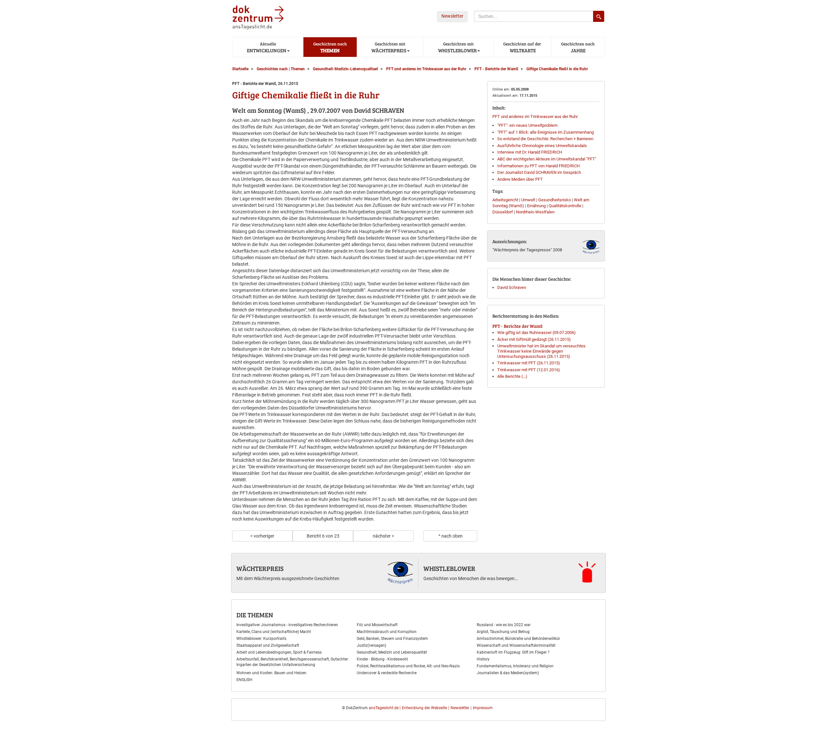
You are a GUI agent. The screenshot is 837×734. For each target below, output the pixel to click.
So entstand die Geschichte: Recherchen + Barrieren (545, 138)
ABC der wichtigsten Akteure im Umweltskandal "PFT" (546, 159)
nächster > (383, 536)
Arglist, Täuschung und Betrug (503, 631)
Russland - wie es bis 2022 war (504, 625)
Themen (330, 47)
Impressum (483, 708)
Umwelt (528, 199)
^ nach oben (450, 536)
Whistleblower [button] (457, 47)
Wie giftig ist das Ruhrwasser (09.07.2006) (536, 332)
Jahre (578, 47)
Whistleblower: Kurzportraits (261, 638)
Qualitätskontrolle (565, 205)
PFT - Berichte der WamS (517, 326)
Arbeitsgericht (505, 199)
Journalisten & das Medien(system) (508, 673)
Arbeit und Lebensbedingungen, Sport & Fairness (279, 652)
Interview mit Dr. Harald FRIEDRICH (529, 152)
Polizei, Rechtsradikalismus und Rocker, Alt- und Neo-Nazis (408, 666)
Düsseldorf (502, 211)
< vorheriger (262, 536)
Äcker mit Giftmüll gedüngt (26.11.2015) (534, 339)
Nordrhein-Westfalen (535, 211)
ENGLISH (244, 679)
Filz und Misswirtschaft (377, 625)
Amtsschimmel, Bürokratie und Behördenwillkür (518, 638)
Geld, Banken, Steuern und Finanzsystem (392, 638)
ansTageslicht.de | (385, 708)
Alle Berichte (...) (512, 376)
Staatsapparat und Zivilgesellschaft (267, 645)
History (483, 659)
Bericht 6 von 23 (323, 536)
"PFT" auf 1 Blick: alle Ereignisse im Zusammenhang (545, 132)
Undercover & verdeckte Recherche (387, 673)
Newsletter (452, 16)
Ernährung (536, 205)
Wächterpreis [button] (388, 47)
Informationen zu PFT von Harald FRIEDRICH (538, 165)
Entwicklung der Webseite (424, 708)
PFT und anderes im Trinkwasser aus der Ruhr (535, 116)
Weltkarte (522, 47)
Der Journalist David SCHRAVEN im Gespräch (539, 172)
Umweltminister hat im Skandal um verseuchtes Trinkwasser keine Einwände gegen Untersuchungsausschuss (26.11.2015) (541, 351)
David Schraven (511, 287)
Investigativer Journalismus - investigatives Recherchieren (287, 625)
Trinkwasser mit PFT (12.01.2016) (528, 369)
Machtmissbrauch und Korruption (387, 631)
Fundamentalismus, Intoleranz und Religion (515, 666)
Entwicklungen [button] (266, 47)
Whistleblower (449, 568)
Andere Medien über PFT (520, 179)
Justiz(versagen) (371, 645)
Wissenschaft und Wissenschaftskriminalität (516, 645)
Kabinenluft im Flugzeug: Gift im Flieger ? (513, 652)
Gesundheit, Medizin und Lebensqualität (392, 652)
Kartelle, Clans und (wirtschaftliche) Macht (273, 631)
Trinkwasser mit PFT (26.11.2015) (528, 362)
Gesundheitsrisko (554, 199)
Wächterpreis (259, 568)
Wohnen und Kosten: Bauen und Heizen (271, 673)
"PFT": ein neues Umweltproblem (527, 125)
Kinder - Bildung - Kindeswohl (382, 659)
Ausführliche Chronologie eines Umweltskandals (542, 145)
